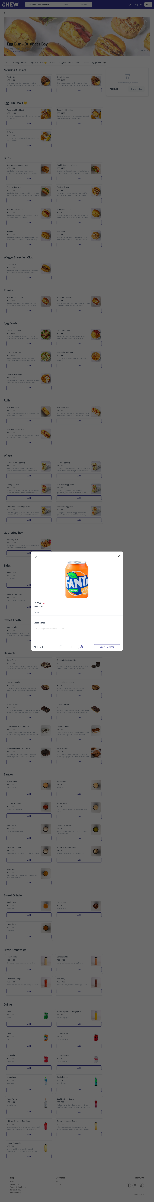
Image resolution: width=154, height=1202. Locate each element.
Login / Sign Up (107, 647)
